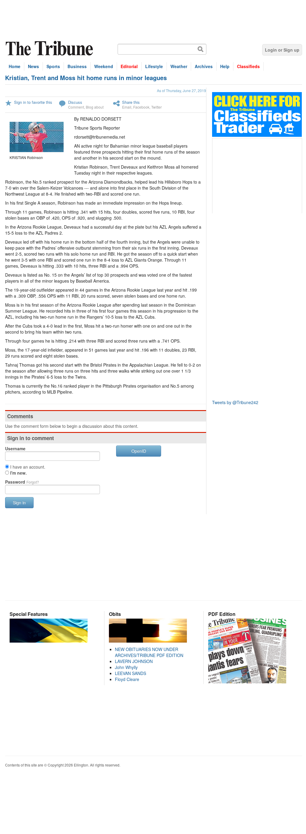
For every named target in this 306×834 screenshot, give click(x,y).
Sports (53, 66)
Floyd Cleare (127, 679)
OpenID (138, 451)
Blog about (95, 107)
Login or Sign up (282, 50)
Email (126, 107)
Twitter (156, 107)
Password (22, 482)
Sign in (19, 503)
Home (14, 66)
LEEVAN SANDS (130, 673)
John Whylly (126, 667)
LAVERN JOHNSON (134, 661)
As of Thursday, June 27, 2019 (181, 90)
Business (77, 66)
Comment (76, 107)
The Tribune (50, 48)
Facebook (141, 107)
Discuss (75, 102)
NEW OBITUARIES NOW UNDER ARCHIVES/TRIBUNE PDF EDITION (149, 652)
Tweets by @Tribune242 (235, 402)
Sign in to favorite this (33, 102)
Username (15, 449)
